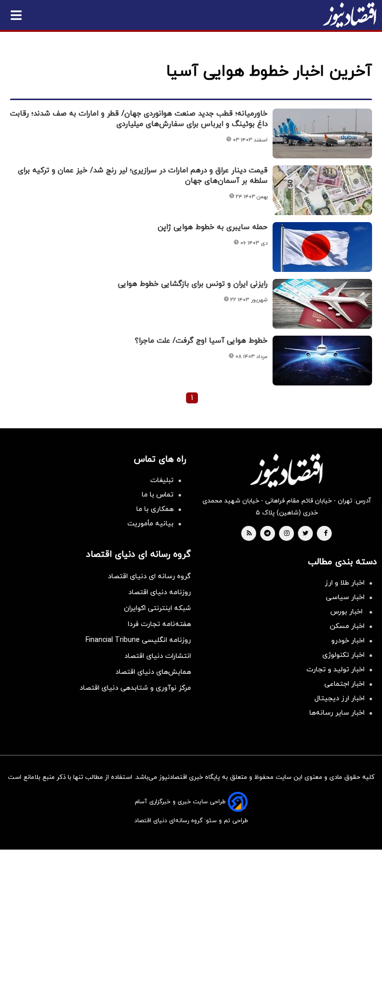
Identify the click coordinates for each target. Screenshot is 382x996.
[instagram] (286, 533)
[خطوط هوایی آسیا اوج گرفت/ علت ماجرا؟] (322, 360)
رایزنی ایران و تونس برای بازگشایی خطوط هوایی (193, 284)
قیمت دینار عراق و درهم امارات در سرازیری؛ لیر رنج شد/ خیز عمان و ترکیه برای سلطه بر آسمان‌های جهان (143, 175)
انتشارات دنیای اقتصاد (157, 656)
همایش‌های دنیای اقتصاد (153, 672)
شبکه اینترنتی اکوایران (157, 608)
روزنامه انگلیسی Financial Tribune (138, 640)
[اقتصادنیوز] (286, 470)
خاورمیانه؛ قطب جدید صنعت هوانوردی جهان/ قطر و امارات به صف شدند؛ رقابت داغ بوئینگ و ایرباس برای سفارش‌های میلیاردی (139, 119)
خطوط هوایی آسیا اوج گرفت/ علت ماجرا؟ (201, 341)
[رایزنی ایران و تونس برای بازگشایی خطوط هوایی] (322, 304)
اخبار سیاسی (345, 597)
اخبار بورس (347, 612)
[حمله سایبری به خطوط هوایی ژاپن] (322, 247)
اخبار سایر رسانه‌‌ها (337, 713)
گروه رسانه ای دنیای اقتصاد (149, 576)
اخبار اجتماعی (344, 684)
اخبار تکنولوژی (343, 655)
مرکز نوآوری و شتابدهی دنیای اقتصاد (135, 688)
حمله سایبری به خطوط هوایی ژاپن (213, 227)
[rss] (249, 533)
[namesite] (349, 15)
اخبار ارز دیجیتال (339, 698)
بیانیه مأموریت (150, 523)
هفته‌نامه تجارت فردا (159, 624)
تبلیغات (162, 480)
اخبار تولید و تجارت (335, 669)
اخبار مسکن (347, 626)
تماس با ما (158, 494)
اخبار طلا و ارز (345, 583)
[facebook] (325, 533)
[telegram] (267, 533)
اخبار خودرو (348, 640)
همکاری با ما (155, 509)
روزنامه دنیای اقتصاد (159, 592)
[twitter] (305, 533)
